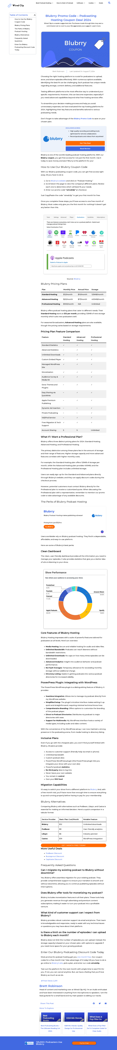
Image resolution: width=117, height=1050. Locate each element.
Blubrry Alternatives (22, 35)
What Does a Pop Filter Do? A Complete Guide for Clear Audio (97, 1028)
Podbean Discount (54, 853)
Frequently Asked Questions (21, 39)
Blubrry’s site (57, 963)
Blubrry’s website (58, 181)
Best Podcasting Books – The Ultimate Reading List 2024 (50, 1028)
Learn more (96, 26)
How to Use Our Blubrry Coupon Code (23, 20)
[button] (109, 3)
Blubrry (77, 279)
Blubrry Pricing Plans (22, 25)
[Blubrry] (97, 516)
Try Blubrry (49, 527)
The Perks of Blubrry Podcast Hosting (22, 30)
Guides (91, 3)
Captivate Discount (54, 859)
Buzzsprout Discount (55, 856)
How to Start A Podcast (65, 3)
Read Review (85, 149)
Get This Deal (85, 143)
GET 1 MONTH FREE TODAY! (73, 845)
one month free (84, 957)
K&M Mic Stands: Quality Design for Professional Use (74, 1028)
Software (80, 3)
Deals (101, 3)
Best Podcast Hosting (43, 3)
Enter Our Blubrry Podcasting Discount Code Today (25, 47)
